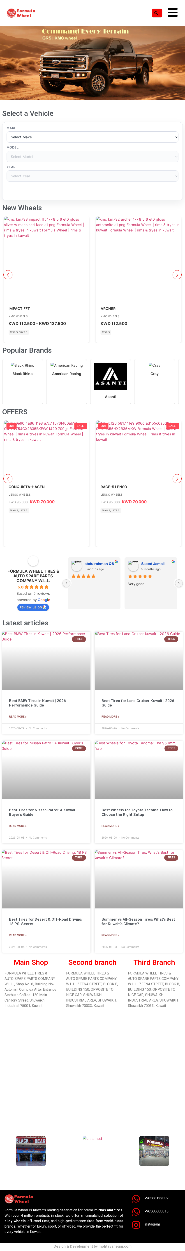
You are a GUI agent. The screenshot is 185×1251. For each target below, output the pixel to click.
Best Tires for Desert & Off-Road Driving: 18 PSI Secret (45, 922)
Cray (154, 373)
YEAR (11, 167)
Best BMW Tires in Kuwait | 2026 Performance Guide (37, 703)
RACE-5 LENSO (114, 487)
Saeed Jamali (152, 563)
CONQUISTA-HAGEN (27, 487)
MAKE (11, 128)
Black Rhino (22, 373)
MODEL (12, 147)
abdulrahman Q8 (99, 563)
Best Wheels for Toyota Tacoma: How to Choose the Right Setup (137, 812)
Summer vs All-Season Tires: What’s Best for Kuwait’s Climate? (138, 922)
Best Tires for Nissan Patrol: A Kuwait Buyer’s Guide (42, 812)
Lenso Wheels (20, 494)
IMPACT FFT (19, 308)
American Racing (66, 373)
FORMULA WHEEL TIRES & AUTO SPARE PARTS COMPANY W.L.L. (33, 576)
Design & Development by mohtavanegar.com (93, 1247)
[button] (4, 64)
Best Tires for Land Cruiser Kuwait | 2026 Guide (138, 703)
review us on (31, 607)
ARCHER (108, 308)
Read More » (18, 717)
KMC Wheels (18, 316)
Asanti (110, 396)
